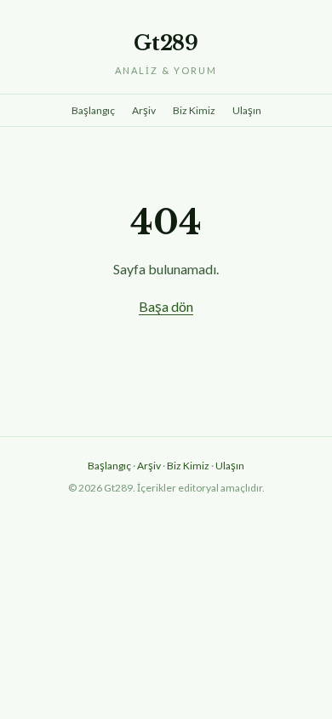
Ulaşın (246, 110)
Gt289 (166, 43)
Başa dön (166, 306)
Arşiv (144, 110)
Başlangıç (93, 110)
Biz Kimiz (194, 110)
